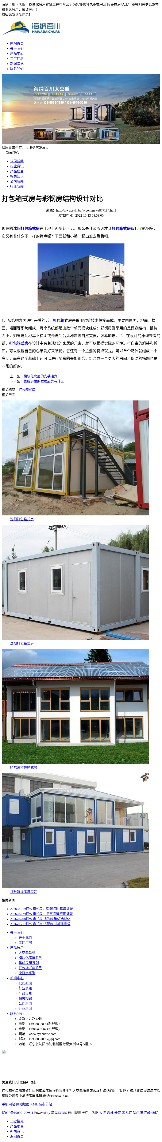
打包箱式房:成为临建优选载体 (40, 919)
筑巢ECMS (59, 1113)
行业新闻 (17, 186)
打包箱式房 (27, 390)
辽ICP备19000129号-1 (17, 1113)
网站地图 (23, 1104)
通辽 (154, 1113)
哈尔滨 (138, 1113)
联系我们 (17, 69)
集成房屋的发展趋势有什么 (44, 381)
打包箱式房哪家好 (23, 892)
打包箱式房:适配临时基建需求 (40, 924)
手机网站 (8, 1104)
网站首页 (17, 43)
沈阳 (95, 1113)
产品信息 (17, 171)
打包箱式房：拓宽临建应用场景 (41, 914)
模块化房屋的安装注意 (40, 376)
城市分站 (45, 1104)
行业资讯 (17, 166)
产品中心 (17, 53)
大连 (102, 1113)
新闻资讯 (17, 64)
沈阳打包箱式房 (22, 519)
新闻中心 (17, 978)
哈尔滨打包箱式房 (23, 767)
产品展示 (17, 947)
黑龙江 (127, 1113)
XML (34, 1104)
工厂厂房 (17, 58)
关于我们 (17, 48)
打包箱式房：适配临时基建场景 (41, 909)
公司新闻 (17, 161)
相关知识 (17, 176)
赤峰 (147, 1113)
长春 (117, 1113)
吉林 (110, 1113)
